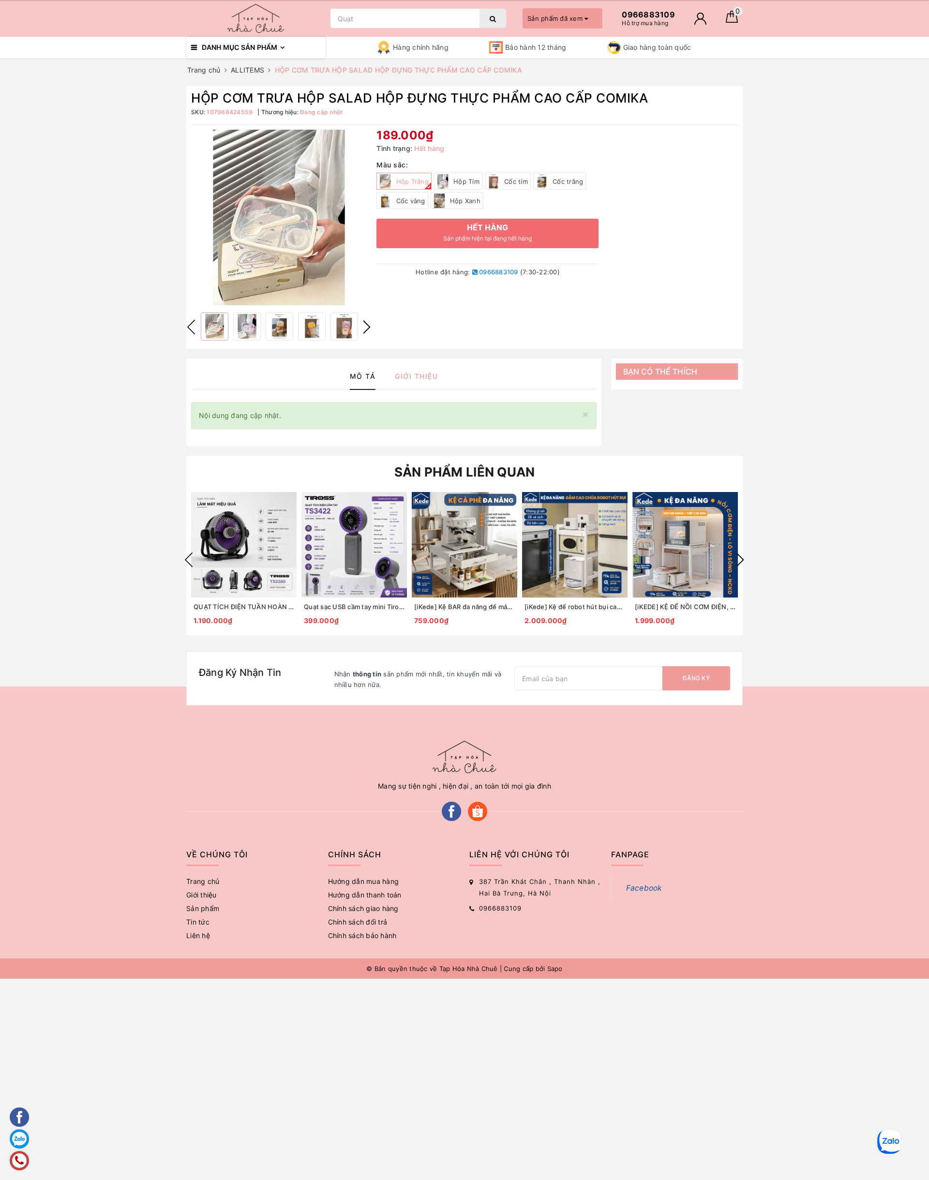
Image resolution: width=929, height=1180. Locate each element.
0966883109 (498, 272)
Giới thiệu (201, 895)
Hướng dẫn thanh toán (365, 895)
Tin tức (198, 922)
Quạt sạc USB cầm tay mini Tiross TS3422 (354, 607)
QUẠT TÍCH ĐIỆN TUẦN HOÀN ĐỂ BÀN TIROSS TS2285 (244, 607)
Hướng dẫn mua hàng (363, 881)
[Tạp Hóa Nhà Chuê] (256, 18)
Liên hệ (198, 935)
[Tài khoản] (700, 19)
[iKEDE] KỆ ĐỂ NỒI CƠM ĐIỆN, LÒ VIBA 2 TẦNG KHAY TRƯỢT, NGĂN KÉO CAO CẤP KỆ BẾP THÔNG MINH (685, 607)
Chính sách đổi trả (358, 922)
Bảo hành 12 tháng (535, 47)
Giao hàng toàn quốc (657, 47)
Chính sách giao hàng (363, 908)
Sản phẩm (202, 908)
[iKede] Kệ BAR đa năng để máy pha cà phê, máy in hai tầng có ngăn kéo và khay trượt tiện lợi (464, 607)
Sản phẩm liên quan (464, 471)
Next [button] (367, 327)
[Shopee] (477, 811)
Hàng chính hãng (421, 47)
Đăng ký (696, 678)
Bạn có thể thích (660, 371)
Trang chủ (202, 881)
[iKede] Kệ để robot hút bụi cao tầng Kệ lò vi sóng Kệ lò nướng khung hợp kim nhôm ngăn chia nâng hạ (574, 607)
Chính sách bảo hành (362, 935)
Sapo (555, 968)
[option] (279, 217)
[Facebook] (451, 811)
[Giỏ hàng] (732, 20)
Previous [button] (191, 327)
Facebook (644, 888)
